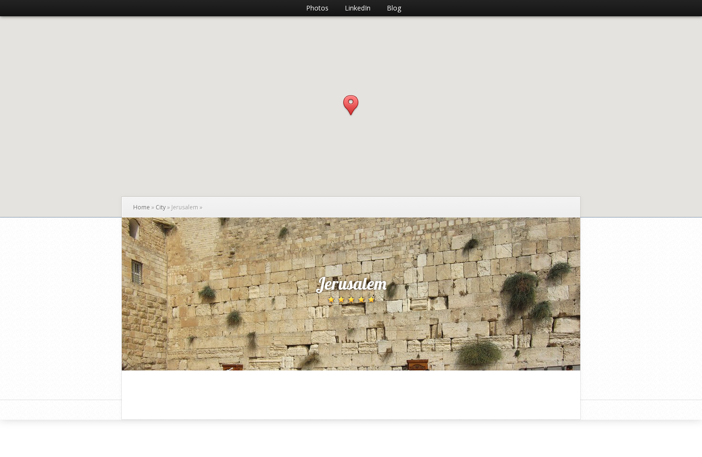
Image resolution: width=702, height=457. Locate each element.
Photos (317, 7)
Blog (394, 7)
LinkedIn (358, 7)
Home (141, 207)
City (161, 207)
